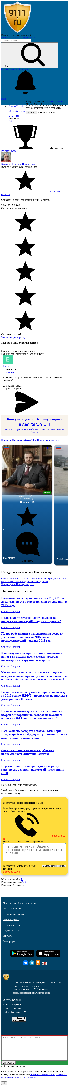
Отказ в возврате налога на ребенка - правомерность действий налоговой (27, 752)
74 (22, 879)
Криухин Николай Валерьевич (18, 164)
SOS (10, 121)
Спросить (27, 560)
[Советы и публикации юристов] (17, 32)
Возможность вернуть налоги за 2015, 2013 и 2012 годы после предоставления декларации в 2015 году (34, 601)
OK (4, 1083)
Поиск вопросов (11, 919)
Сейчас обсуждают (17, 111)
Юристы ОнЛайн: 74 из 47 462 (19, 440)
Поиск (40, 440)
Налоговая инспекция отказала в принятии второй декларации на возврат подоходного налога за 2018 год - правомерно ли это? (32, 715)
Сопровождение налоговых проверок (24, 578)
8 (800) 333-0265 (55, 101)
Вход (3, 99)
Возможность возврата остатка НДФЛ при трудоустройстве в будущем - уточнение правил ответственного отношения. (34, 734)
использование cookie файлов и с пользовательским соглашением (34, 1076)
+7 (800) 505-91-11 (12, 1000)
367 (24, 882)
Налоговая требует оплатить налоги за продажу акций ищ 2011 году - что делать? (31, 619)
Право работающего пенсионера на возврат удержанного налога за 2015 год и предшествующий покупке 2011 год (32, 637)
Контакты (7, 936)
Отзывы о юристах (12, 908)
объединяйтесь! (28, 35)
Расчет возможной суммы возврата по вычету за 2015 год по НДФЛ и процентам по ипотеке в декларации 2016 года (34, 695)
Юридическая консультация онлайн (18, 38)
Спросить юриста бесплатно (14, 69)
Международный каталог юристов (19, 903)
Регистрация (52, 440)
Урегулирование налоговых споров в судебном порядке (33, 580)
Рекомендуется (9, 150)
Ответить (31, 112)
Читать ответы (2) (47, 112)
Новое (13, 116)
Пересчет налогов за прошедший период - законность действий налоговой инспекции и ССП (32, 769)
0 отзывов (8, 372)
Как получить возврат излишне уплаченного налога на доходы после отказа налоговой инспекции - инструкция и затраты (32, 656)
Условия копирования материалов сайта (31, 993)
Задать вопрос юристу (13, 337)
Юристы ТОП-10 (16, 106)
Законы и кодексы (11, 925)
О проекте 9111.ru (11, 930)
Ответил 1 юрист (10, 611)
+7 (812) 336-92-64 (12, 1008)
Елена (6, 366)
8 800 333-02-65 (11, 871)
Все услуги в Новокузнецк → (17, 584)
